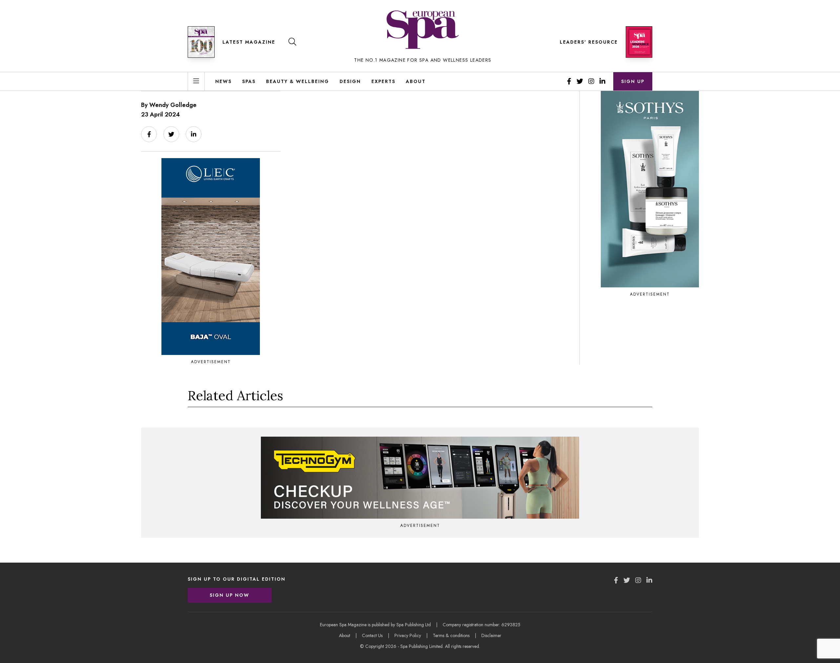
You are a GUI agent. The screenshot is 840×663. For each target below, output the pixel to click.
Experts (383, 81)
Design (350, 81)
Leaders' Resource (589, 42)
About (416, 81)
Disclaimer (491, 635)
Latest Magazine (248, 42)
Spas (249, 81)
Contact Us (372, 635)
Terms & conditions (451, 635)
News (223, 81)
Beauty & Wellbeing (297, 81)
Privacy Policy (407, 635)
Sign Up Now (229, 595)
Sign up (632, 81)
